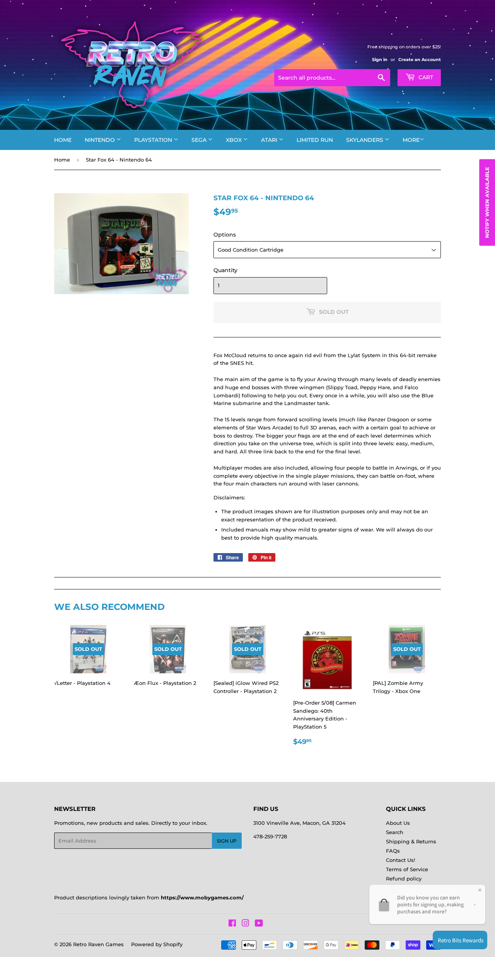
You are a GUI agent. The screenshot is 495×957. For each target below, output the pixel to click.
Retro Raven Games (98, 944)
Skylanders (365, 139)
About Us (398, 823)
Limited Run (315, 139)
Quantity (225, 270)
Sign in (379, 59)
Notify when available (487, 202)
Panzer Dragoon (388, 419)
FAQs (393, 851)
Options (224, 234)
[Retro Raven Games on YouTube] (259, 924)
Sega (199, 139)
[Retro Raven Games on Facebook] (232, 924)
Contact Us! (400, 860)
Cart (425, 77)
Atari (270, 139)
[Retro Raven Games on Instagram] (245, 924)
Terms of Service (407, 869)
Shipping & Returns (411, 841)
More (411, 139)
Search (394, 832)
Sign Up (227, 841)
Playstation (154, 139)
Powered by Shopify (157, 944)
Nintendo (100, 139)
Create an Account (419, 59)
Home (63, 139)
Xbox (234, 139)
